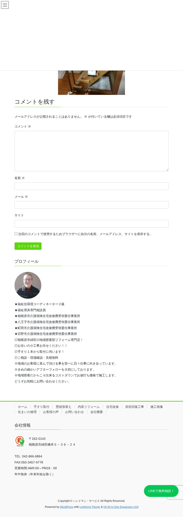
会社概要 (96, 412)
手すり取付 (41, 407)
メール (21, 196)
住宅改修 (112, 407)
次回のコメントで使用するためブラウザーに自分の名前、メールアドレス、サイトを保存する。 (85, 234)
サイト (19, 215)
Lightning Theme (90, 507)
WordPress (66, 507)
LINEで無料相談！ (161, 491)
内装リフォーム (89, 407)
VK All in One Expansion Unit (120, 507)
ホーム (22, 407)
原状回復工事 (134, 407)
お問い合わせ (74, 412)
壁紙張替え (63, 407)
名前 (20, 178)
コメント (23, 126)
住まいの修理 (27, 412)
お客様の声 (51, 412)
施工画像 (156, 407)
